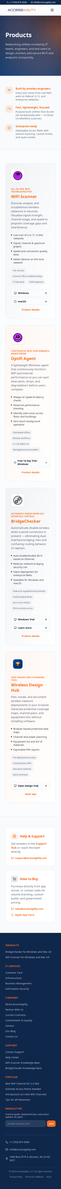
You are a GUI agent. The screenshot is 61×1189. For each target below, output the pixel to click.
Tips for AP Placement (17, 1099)
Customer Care (13, 972)
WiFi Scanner (24, 196)
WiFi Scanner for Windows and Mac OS (27, 957)
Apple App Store (24, 914)
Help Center (12, 1057)
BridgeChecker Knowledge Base (23, 1068)
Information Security (17, 988)
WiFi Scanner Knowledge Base (22, 1062)
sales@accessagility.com (29, 908)
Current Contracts (15, 1015)
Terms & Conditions (34, 1177)
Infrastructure (13, 978)
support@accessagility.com (31, 858)
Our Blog (10, 1031)
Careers (9, 1025)
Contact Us (11, 1036)
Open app (30, 794)
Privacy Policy (16, 1177)
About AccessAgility (16, 1004)
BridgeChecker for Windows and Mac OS (28, 951)
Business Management (18, 983)
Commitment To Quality (18, 1020)
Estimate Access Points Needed (23, 1089)
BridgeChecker (26, 521)
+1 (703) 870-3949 (18, 2)
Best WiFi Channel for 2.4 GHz (22, 1083)
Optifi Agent (23, 358)
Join (51, 1123)
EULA (48, 1177)
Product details (30, 309)
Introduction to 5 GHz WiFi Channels (26, 1094)
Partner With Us (14, 1009)
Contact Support (14, 1052)
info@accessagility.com (45, 2)
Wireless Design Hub (27, 687)
